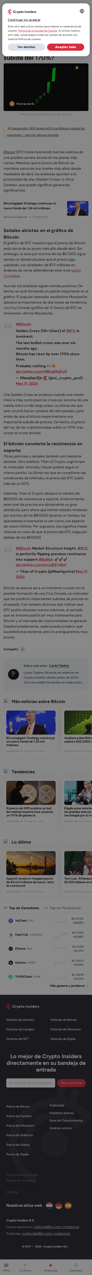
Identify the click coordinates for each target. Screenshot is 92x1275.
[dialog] (46, 29)
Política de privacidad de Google (37, 30)
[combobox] (82, 11)
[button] (26, 47)
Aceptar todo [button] (65, 47)
